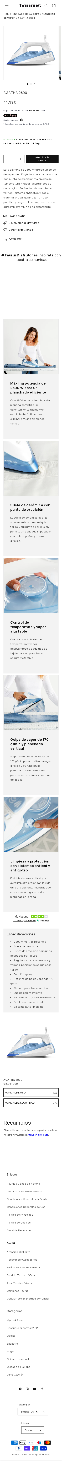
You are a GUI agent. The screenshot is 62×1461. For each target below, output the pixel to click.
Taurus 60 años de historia (23, 1183)
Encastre (12, 1343)
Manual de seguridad (20, 1102)
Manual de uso (15, 1092)
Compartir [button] (15, 238)
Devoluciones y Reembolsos (24, 1191)
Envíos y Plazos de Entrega (23, 1267)
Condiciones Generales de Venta (27, 1199)
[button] (7, 5)
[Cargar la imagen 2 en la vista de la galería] (31, 84)
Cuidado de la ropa (18, 1366)
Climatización (15, 1374)
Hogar (10, 1351)
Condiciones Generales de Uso (26, 1207)
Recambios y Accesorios (22, 1259)
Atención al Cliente (38, 1134)
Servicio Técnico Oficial (21, 1275)
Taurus (24, 1454)
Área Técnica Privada (20, 1283)
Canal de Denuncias (19, 1230)
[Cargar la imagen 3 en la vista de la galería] (34, 84)
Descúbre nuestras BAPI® (22, 1328)
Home (7, 13)
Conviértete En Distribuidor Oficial (28, 1298)
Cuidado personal (18, 1359)
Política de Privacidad (20, 1214)
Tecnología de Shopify (39, 1454)
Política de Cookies (19, 1222)
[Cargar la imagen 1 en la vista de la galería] (27, 84)
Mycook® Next (16, 1320)
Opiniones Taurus (18, 1290)
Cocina (11, 1335)
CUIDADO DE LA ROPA (26, 13)
